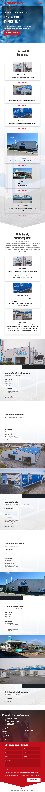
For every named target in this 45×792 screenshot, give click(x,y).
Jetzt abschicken (34, 780)
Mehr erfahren (22, 82)
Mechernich (22, 98)
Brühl (22, 181)
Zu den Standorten (12, 32)
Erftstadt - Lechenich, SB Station (22, 206)
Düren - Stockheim (22, 121)
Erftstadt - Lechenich (22, 75)
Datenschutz (33, 790)
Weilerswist (23, 158)
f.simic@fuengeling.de (7, 739)
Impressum (27, 790)
